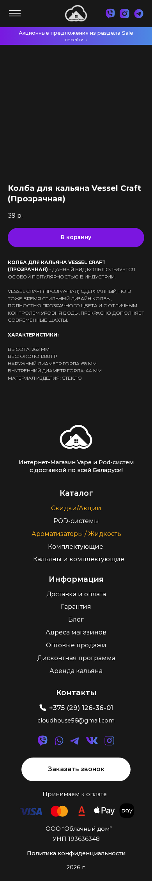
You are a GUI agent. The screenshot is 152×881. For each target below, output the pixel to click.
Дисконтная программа (76, 658)
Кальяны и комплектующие (78, 559)
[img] (75, 436)
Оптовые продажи (76, 645)
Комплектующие (75, 546)
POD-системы (76, 521)
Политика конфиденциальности (76, 853)
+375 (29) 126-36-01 (81, 707)
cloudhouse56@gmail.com (76, 720)
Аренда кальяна (76, 671)
